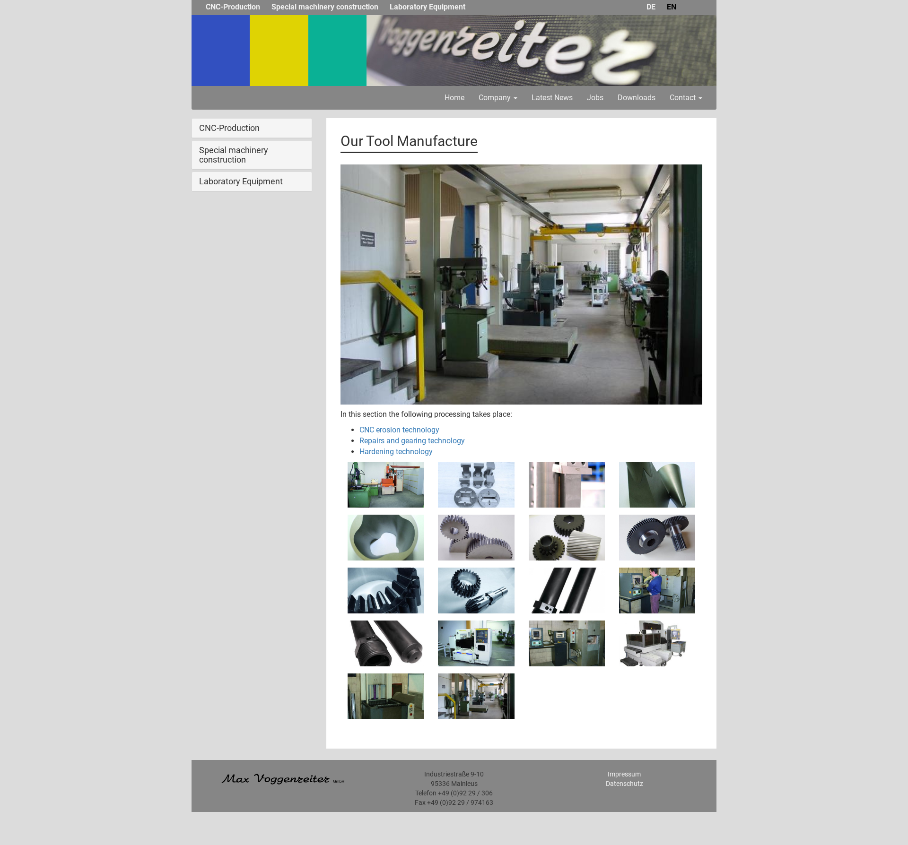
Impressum (624, 774)
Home (454, 97)
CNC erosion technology (399, 429)
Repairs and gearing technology (412, 440)
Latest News (552, 97)
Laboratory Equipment (427, 6)
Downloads (636, 97)
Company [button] (496, 97)
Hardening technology (396, 451)
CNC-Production (233, 6)
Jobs (595, 97)
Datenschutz (624, 783)
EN (671, 6)
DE (650, 6)
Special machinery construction (324, 6)
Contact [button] (684, 97)
